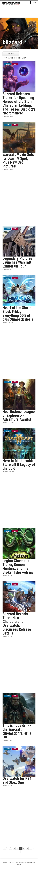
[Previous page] (11, 848)
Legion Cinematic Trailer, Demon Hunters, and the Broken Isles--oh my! (18, 567)
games (7, 64)
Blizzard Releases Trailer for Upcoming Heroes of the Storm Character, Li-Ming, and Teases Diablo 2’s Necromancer (19, 103)
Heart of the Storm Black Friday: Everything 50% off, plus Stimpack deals (18, 313)
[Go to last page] (19, 851)
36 (14, 848)
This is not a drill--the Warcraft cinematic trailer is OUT (17, 731)
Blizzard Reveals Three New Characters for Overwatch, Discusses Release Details (17, 623)
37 (17, 848)
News (15, 64)
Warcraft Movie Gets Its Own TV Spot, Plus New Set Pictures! (18, 160)
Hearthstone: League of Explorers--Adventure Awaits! (19, 415)
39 (24, 848)
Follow (10, 54)
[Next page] (30, 848)
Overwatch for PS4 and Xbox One (17, 780)
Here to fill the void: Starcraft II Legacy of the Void (19, 464)
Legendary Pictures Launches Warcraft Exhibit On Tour (17, 262)
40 (27, 848)
